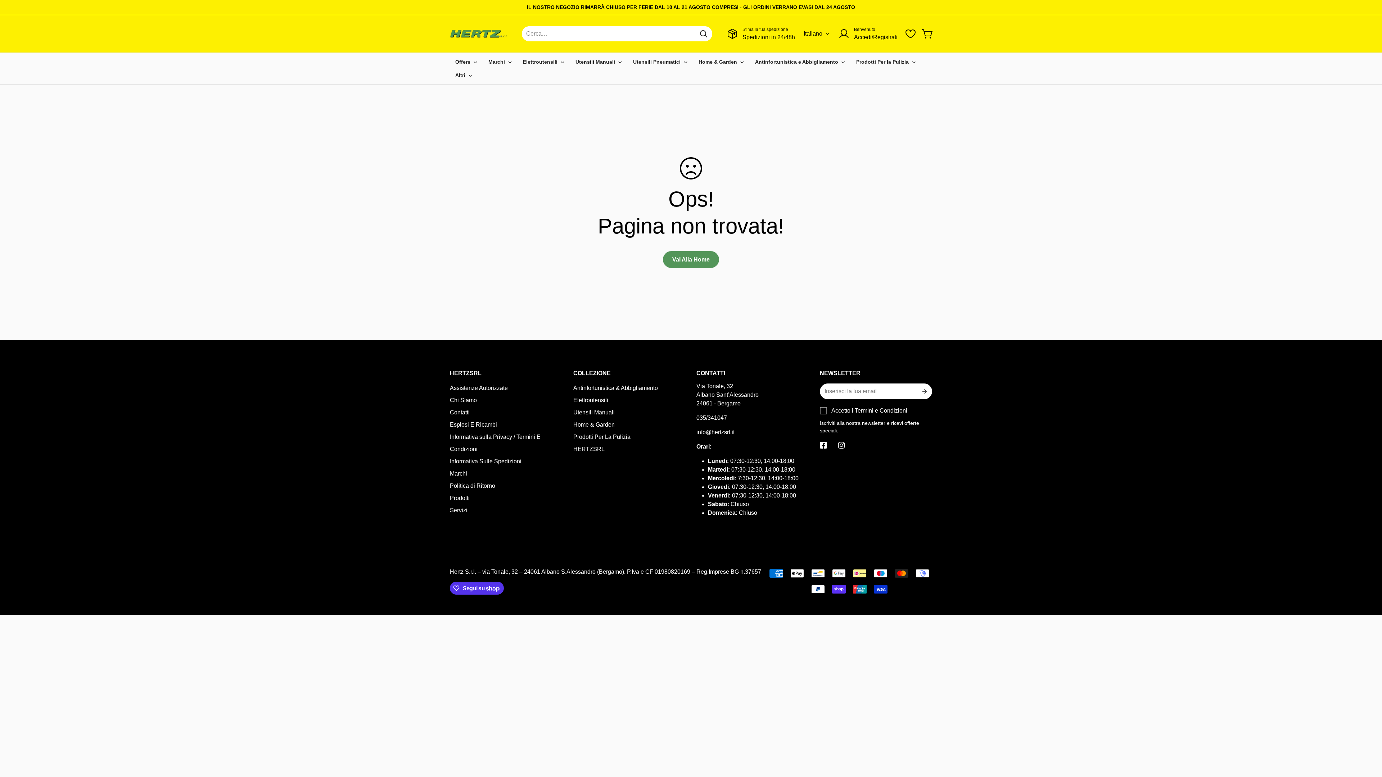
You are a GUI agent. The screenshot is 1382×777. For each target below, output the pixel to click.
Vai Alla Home (691, 259)
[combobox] (617, 33)
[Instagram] (841, 445)
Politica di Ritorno (472, 486)
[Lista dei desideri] (910, 33)
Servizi (459, 510)
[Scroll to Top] (1368, 738)
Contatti (460, 412)
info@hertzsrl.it (715, 432)
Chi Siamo (463, 400)
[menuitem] (466, 62)
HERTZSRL (589, 449)
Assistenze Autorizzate (479, 388)
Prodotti (460, 498)
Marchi (458, 474)
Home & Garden (594, 425)
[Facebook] (823, 445)
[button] (927, 33)
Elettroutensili (590, 400)
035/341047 (711, 418)
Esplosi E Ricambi (473, 425)
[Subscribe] (924, 391)
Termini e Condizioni (881, 411)
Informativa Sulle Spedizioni (485, 461)
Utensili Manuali (594, 412)
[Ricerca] (703, 33)
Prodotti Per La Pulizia (602, 437)
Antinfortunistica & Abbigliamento (615, 388)
